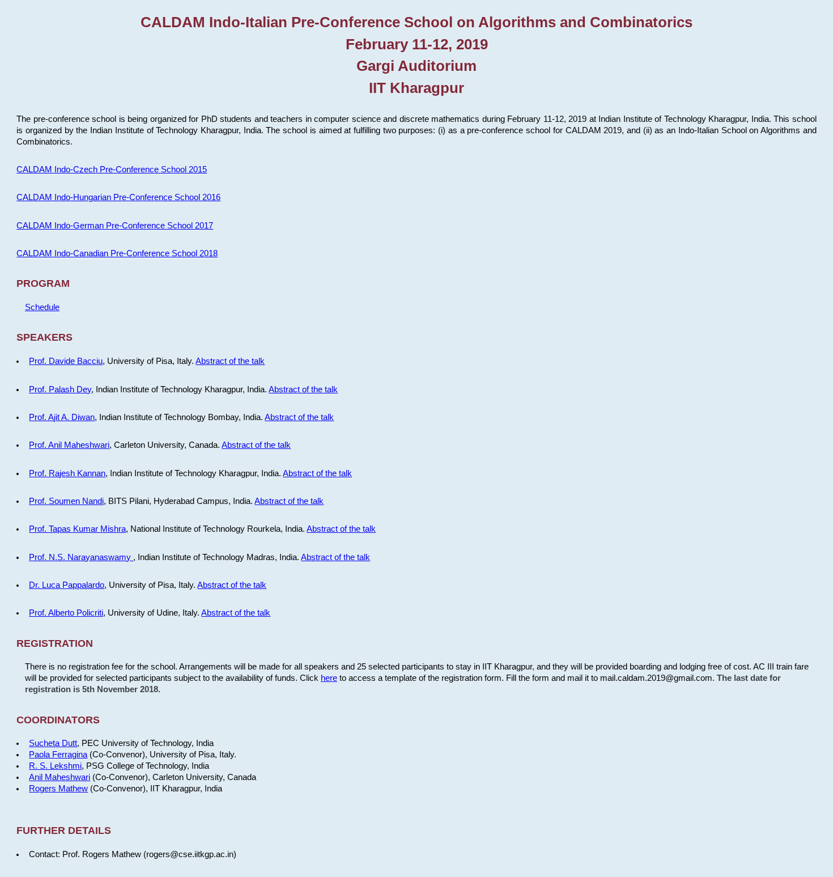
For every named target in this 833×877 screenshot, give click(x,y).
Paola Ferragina (58, 754)
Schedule (42, 307)
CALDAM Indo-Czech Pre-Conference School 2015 (111, 169)
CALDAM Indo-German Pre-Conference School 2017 (114, 225)
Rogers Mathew (58, 788)
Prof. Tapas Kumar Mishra (77, 528)
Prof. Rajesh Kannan (67, 473)
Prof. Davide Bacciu (66, 361)
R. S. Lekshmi (55, 765)
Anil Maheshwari (59, 777)
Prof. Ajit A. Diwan (62, 417)
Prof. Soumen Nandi (66, 501)
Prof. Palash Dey (60, 389)
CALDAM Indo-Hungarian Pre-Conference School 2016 (118, 197)
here (329, 678)
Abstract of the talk (230, 361)
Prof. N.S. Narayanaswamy (81, 557)
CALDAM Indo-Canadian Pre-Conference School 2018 (117, 253)
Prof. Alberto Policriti (66, 612)
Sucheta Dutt (53, 743)
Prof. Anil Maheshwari (69, 445)
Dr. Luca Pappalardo (66, 585)
